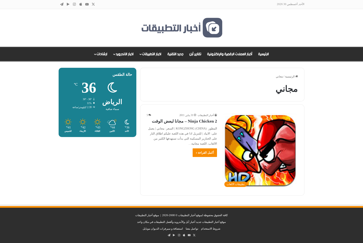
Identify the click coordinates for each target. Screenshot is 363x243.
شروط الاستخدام (210, 228)
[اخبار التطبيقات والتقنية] (181, 27)
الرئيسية (263, 54)
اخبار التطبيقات (151, 54)
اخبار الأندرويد (125, 54)
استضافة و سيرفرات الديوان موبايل (163, 228)
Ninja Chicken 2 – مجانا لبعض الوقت (184, 121)
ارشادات (102, 54)
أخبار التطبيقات (206, 115)
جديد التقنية (175, 54)
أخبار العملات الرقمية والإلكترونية (229, 54)
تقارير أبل (195, 54)
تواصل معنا (192, 228)
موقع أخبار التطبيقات (147, 215)
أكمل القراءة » (205, 152)
